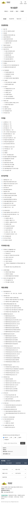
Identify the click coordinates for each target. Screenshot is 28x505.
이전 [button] (7, 460)
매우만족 (6, 437)
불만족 (20, 437)
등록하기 (22, 443)
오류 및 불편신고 (6, 453)
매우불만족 (7, 439)
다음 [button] (9, 460)
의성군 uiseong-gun (5, 2)
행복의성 (6, 11)
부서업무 (11, 11)
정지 (8, 460)
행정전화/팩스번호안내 (5, 490)
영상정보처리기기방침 (12, 495)
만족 (11, 437)
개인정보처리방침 (4, 495)
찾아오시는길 (16, 496)
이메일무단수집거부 (21, 495)
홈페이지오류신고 (4, 496)
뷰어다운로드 (10, 496)
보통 (15, 437)
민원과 (17, 11)
